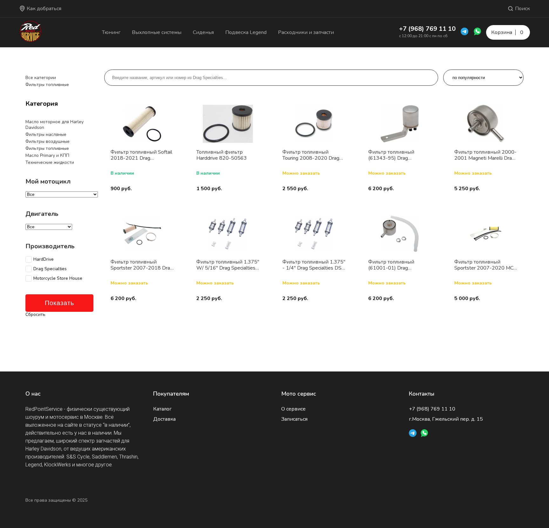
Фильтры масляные (45, 134)
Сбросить (35, 314)
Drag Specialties (50, 269)
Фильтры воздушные (47, 141)
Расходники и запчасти (306, 32)
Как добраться (44, 8)
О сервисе (293, 408)
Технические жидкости (49, 162)
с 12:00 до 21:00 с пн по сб (423, 35)
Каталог (162, 408)
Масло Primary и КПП (47, 155)
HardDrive (43, 259)
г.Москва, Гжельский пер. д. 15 (446, 419)
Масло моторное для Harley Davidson (54, 124)
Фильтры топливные (47, 85)
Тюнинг (111, 32)
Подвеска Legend (246, 32)
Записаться (294, 419)
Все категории (40, 78)
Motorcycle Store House (57, 278)
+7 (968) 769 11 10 (427, 28)
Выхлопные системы (156, 32)
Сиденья (203, 32)
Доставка (164, 419)
